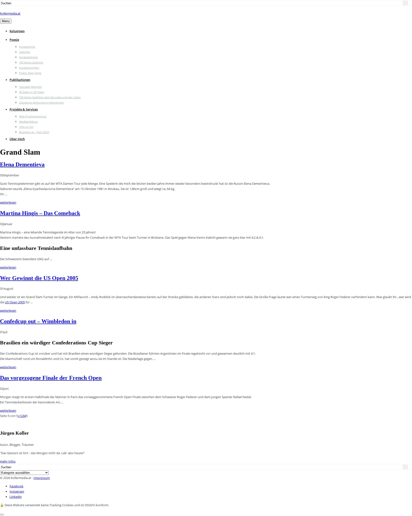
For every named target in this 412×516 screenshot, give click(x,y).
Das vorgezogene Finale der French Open (51, 378)
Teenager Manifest (30, 87)
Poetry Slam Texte (30, 73)
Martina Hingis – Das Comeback (40, 213)
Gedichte (24, 52)
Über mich (17, 139)
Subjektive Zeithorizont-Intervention (41, 102)
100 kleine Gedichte (31, 62)
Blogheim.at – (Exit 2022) (34, 132)
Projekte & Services (24, 109)
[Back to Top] (2, 514)
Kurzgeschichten (29, 67)
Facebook (16, 486)
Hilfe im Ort (26, 127)
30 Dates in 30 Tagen (31, 92)
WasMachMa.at (28, 121)
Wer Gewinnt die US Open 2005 (39, 278)
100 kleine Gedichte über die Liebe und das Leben (50, 97)
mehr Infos (7, 461)
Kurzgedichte (27, 46)
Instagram (17, 491)
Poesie (14, 39)
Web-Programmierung (32, 116)
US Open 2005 (15, 302)
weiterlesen (8, 202)
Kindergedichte (28, 57)
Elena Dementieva (22, 164)
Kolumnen (17, 31)
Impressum (42, 478)
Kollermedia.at (10, 13)
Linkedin (16, 497)
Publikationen (20, 80)
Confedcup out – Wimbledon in (38, 321)
